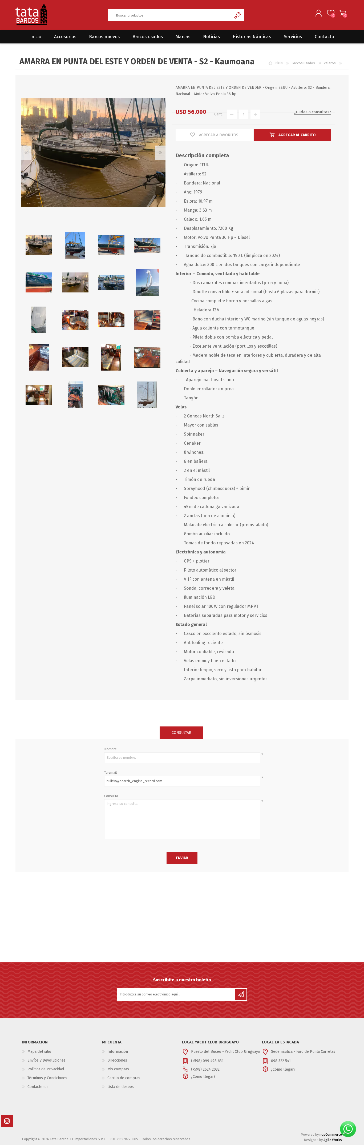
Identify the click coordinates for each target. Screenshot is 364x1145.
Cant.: (218, 114)
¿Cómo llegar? (203, 1076)
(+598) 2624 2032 (205, 1069)
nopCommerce (330, 1134)
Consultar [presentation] (181, 732)
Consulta (111, 796)
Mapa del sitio (39, 1051)
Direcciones (117, 1060)
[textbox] (170, 15)
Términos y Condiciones (47, 1078)
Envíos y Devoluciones (46, 1060)
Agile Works (332, 1140)
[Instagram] (7, 1121)
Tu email (110, 772)
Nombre (110, 749)
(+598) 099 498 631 (207, 1061)
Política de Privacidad (45, 1069)
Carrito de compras (343, 13)
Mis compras (118, 1069)
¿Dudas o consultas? (312, 112)
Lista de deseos (120, 1086)
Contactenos (37, 1086)
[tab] (181, 732)
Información (117, 1051)
